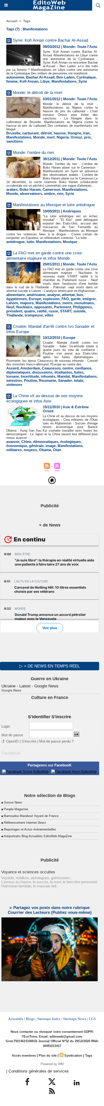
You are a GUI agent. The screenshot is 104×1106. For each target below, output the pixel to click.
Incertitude (30, 376)
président (14, 311)
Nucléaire (24, 307)
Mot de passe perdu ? (56, 741)
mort (51, 137)
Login (5, 726)
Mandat (63, 376)
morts (67, 303)
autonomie (15, 77)
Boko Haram (30, 189)
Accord (12, 368)
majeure (27, 303)
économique (16, 446)
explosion (51, 299)
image (50, 446)
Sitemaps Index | (49, 1019)
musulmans (84, 303)
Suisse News (13, 802)
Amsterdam (30, 368)
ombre (49, 193)
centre (67, 368)
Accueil (11, 21)
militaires (14, 450)
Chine (26, 442)
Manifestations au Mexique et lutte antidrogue (54, 205)
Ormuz (76, 137)
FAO (65, 299)
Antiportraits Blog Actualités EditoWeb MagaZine (38, 836)
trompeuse (34, 315)
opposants (43, 307)
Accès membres (24, 1055)
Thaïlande (14, 315)
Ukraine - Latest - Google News (30, 686)
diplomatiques (18, 372)
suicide (79, 311)
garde (76, 299)
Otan (57, 450)
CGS (92, 1019)
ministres (14, 380)
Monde (39, 137)
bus (80, 295)
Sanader (65, 380)
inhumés (48, 376)
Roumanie (47, 380)
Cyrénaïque (86, 77)
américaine (36, 295)
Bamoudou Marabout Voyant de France (31, 816)
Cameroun (51, 189)
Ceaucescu (51, 368)
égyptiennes (16, 299)
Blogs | (31, 1019)
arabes (12, 189)
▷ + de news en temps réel (50, 666)
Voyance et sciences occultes (28, 872)
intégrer (89, 299)
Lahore (12, 303)
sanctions (14, 141)
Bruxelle (13, 133)
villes (49, 315)
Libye (45, 81)
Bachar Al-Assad (40, 77)
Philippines (82, 307)
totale (78, 380)
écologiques (70, 442)
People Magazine (16, 809)
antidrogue (15, 242)
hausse (60, 133)
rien (60, 193)
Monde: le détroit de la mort (37, 92)
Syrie (82, 81)
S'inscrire (29, 741)
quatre (29, 311)
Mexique (70, 242)
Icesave (12, 376)
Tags (26, 21)
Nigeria (63, 137)
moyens (30, 450)
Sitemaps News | (75, 1019)
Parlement (62, 307)
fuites (78, 372)
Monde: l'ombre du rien (33, 152)
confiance (83, 368)
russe (53, 311)
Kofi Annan (29, 81)
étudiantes (63, 372)
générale (36, 446)
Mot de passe (12, 735)
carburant (30, 133)
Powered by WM (52, 1064)
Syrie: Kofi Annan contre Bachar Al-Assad (50, 40)
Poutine (30, 380)
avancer (12, 442)
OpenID (12, 741)
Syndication (73, 1055)
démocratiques (45, 442)
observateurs (31, 193)
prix (87, 137)
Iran (86, 133)
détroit (46, 133)
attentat (68, 295)
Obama (45, 450)
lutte (30, 242)
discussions (42, 372)
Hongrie (74, 133)
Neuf (10, 307)
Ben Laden (65, 77)
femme (12, 81)
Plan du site (48, 1055)
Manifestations (64, 81)
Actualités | (16, 1019)
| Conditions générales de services (37, 1071)
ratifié (42, 311)
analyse (53, 295)
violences (14, 384)
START (65, 311)
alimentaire (15, 295)
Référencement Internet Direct (25, 822)
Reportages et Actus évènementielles (30, 829)
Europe (35, 299)
